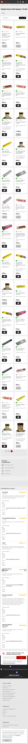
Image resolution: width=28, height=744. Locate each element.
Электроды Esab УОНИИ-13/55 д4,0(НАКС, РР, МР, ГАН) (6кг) (20, 264)
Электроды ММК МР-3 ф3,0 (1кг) (20, 405)
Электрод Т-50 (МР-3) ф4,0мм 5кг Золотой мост (20, 94)
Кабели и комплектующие (8, 694)
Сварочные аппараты (9, 467)
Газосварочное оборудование (9, 696)
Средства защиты (6, 700)
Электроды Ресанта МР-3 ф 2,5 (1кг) (13, 533)
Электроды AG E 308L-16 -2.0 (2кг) (21, 122)
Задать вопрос (6, 726)
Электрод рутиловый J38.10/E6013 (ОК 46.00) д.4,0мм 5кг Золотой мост (7, 94)
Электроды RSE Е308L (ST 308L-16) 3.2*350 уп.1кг (6, 350)
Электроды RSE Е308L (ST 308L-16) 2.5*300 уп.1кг (6, 378)
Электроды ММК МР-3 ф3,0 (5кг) (20, 34)
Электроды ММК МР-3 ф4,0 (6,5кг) (20, 293)
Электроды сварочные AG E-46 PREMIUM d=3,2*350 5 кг (20, 152)
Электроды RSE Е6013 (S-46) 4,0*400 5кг (20, 181)
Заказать (21, 657)
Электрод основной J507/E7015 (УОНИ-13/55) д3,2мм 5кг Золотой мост (6, 35)
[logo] (14, 666)
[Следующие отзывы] (25, 570)
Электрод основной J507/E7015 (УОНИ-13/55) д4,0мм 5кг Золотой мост (6, 406)
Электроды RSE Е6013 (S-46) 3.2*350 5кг (20, 349)
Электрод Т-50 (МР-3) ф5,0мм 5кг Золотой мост (20, 208)
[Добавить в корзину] (4, 76)
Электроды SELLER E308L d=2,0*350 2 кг (6, 181)
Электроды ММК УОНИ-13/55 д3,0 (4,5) (6, 151)
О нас (4, 714)
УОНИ (3, 13)
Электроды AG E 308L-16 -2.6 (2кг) (7, 293)
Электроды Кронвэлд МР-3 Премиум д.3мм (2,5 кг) (16, 508)
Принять (7, 740)
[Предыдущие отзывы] (2, 570)
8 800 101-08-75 (14, 675)
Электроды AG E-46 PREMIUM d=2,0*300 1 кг (7, 434)
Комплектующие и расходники (9, 693)
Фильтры (22, 17)
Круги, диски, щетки (9, 464)
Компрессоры (8, 470)
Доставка (4, 710)
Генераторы (7, 473)
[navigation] (26, 2)
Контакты (5, 712)
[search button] (20, 2)
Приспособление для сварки (9, 689)
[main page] (5, 2)
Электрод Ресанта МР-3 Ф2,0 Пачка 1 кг (21, 377)
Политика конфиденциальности (9, 716)
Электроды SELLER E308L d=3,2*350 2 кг (6, 207)
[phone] (18, 2)
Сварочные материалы (7, 698)
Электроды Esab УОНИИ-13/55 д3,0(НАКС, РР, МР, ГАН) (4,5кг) (20, 64)
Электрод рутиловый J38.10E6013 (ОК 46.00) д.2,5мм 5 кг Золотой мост (20, 235)
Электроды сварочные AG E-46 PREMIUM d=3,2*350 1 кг (20, 435)
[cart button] (23, 2)
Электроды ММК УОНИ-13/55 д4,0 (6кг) (6, 263)
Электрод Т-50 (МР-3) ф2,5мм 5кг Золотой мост (6, 235)
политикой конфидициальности (9, 663)
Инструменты (5, 687)
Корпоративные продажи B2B (9, 709)
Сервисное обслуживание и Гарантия (11, 725)
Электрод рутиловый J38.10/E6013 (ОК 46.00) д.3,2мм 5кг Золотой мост (7, 64)
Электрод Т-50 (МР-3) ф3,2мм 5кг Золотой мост (20, 321)
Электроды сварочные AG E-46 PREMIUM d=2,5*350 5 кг (6, 123)
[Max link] (17, 672)
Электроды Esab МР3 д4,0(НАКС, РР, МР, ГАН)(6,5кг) (6, 321)
